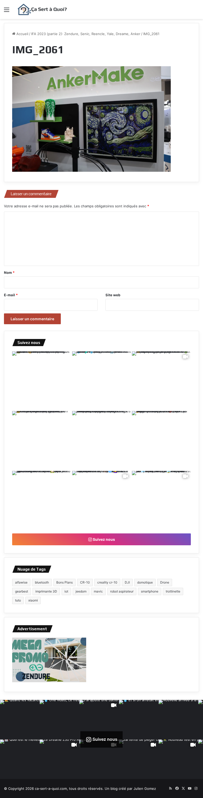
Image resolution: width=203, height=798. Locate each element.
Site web (112, 295)
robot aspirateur (121, 591)
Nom (9, 272)
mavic (98, 591)
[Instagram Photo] (41, 380)
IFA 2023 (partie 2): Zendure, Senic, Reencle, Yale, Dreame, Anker (85, 34)
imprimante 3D (46, 591)
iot (66, 591)
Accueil (21, 34)
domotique (145, 582)
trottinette (173, 591)
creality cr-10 (107, 582)
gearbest (21, 591)
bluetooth (42, 582)
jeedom (81, 591)
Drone (164, 582)
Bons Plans (64, 582)
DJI (127, 582)
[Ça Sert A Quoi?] (42, 9)
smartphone (149, 591)
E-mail (11, 295)
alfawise (21, 582)
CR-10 (85, 582)
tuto (18, 600)
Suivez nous (103, 539)
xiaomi (33, 600)
